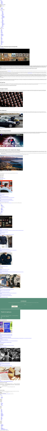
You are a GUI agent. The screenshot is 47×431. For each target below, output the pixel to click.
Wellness (2, 1)
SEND (0, 387)
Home (2, 23)
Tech (2, 25)
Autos (1, 32)
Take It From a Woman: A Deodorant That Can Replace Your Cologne (5, 251)
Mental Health (3, 16)
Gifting (2, 26)
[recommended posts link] (6, 335)
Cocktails (1, 272)
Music (2, 18)
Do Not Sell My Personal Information (4, 429)
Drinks (2, 11)
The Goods (2, 2)
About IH (2, 424)
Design (0, 341)
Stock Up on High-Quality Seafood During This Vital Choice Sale (6, 365)
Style (2, 22)
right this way (7, 316)
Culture (0, 45)
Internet (2, 20)
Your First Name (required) (7, 384)
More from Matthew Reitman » (2, 178)
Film (1, 417)
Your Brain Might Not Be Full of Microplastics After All (4, 196)
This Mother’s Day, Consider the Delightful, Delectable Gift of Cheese (6, 381)
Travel (2, 12)
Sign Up (15, 306)
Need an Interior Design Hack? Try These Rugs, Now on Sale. (5, 342)
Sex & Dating (3, 17)
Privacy (1, 427)
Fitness (2, 15)
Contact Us (2, 425)
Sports (2, 21)
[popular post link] (11, 230)
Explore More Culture (2, 343)
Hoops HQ (2, 3)
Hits (1, 402)
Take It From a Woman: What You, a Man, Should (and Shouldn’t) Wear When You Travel (7, 234)
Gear (1, 31)
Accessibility (2, 428)
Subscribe (3, 4)
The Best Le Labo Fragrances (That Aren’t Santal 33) (4, 229)
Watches (3, 13)
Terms (1, 426)
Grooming (3, 14)
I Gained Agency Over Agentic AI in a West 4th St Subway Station (6, 334)
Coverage (2, 403)
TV (2, 19)
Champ (1, 404)
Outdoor (3, 24)
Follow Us (1, 4)
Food (1, 30)
